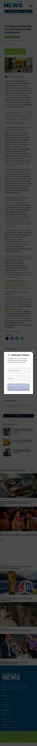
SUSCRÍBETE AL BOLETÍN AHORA (18, 387)
